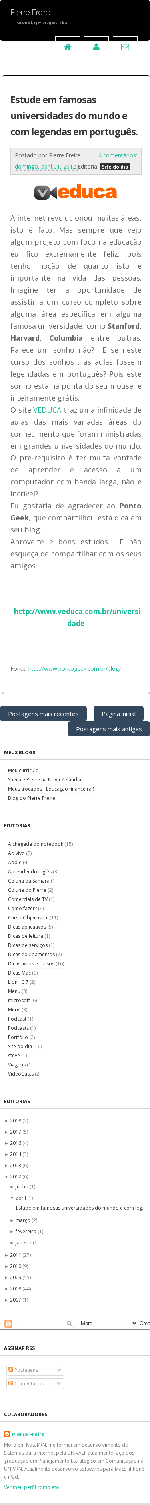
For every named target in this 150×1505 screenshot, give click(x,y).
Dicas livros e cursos (32, 963)
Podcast (18, 1018)
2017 (16, 1131)
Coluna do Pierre (28, 890)
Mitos (15, 1009)
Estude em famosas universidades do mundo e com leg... (81, 1207)
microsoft (19, 1000)
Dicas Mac (20, 972)
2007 (16, 1299)
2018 (16, 1120)
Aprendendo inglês (30, 871)
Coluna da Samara (29, 880)
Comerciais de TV (28, 899)
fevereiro (27, 1231)
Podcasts (19, 1028)
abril (21, 1197)
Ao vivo (17, 853)
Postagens (25, 1370)
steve (14, 1055)
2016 (16, 1143)
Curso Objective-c (29, 917)
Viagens (17, 1064)
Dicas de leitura (26, 936)
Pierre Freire (28, 1434)
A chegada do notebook (36, 844)
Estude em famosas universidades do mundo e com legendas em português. (74, 115)
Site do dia (115, 166)
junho (23, 1186)
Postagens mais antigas (109, 729)
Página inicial (119, 714)
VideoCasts (21, 1073)
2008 (16, 1288)
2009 (16, 1277)
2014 (16, 1154)
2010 (16, 1266)
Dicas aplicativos (27, 926)
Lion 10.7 (19, 982)
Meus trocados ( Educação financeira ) (51, 788)
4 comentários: (117, 155)
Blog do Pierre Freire (31, 798)
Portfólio (18, 1037)
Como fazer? (23, 908)
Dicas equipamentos (32, 954)
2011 (16, 1255)
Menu (15, 991)
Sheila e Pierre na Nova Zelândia (44, 779)
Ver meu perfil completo (31, 1487)
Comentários (28, 1383)
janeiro (24, 1242)
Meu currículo (23, 770)
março (24, 1220)
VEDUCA (47, 410)
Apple (15, 862)
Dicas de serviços (28, 945)
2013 (16, 1165)
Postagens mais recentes (43, 714)
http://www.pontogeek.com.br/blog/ (74, 668)
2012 (16, 1176)
